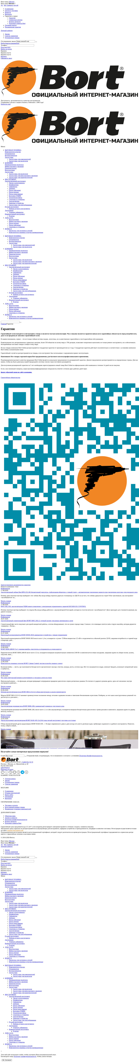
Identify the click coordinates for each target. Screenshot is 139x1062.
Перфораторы (14, 185)
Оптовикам (9, 796)
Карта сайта (9, 795)
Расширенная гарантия (13, 27)
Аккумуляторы (14, 201)
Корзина (4, 56)
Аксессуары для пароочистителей (20, 177)
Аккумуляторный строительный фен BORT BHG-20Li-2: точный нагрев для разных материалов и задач (37, 621)
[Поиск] (20, 322)
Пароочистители (10, 168)
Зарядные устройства (16, 203)
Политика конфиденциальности (16, 819)
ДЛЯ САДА (9, 218)
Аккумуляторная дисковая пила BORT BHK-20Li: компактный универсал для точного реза (32, 706)
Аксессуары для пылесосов (18, 161)
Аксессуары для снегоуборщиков (20, 205)
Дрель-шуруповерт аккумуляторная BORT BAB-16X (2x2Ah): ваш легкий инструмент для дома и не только (38, 720)
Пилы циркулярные (16, 194)
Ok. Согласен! (6, 1060)
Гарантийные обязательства (10, 377)
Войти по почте (6, 49)
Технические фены (15, 198)
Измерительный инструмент (15, 214)
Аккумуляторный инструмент (15, 181)
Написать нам (5, 104)
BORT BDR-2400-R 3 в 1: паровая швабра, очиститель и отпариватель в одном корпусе (31, 649)
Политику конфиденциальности (25, 1056)
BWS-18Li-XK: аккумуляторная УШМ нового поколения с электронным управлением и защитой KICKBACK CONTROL (43, 606)
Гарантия (12, 18)
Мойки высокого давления (14, 166)
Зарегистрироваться (12, 43)
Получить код (5, 47)
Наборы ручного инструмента (19, 208)
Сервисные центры (15, 20)
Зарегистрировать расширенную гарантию (16, 585)
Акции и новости (11, 818)
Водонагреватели (11, 155)
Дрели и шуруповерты (17, 183)
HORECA (8, 229)
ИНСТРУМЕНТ (10, 179)
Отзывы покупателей (12, 793)
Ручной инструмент (12, 207)
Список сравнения (11, 36)
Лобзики (12, 188)
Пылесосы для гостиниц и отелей (20, 230)
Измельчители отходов (13, 152)
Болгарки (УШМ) (15, 196)
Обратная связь (10, 816)
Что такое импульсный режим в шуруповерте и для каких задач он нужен (26, 678)
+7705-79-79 (27, 762)
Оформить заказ (6, 58)
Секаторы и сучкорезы (17, 199)
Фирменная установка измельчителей (18, 809)
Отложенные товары (12, 38)
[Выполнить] (25, 756)
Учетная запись (10, 779)
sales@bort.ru (5, 767)
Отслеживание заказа (8, 41)
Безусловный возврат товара (15, 807)
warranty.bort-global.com (15, 830)
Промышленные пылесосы (14, 165)
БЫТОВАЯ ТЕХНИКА (13, 150)
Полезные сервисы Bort (17, 23)
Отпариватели (10, 154)
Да (2, 5)
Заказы (7, 34)
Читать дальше (6, 601)
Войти (3, 43)
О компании (9, 9)
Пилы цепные (14, 192)
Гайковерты (13, 187)
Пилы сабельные (15, 190)
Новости (8, 12)
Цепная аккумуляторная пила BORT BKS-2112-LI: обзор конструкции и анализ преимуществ (33, 692)
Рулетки (12, 216)
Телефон (4, 45)
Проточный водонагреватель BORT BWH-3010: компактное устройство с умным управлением (34, 635)
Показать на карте (7, 769)
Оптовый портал (11, 25)
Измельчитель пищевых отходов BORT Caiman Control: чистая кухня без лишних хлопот (31, 663)
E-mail (3, 756)
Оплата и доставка (11, 10)
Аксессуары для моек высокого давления (23, 176)
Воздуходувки (10, 170)
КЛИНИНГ (9, 163)
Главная (3, 324)
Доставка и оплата (11, 805)
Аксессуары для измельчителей (20, 159)
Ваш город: (7, 2)
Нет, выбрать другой (11, 5)
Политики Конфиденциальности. (91, 756)
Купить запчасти (15, 21)
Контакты (8, 14)
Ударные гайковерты (16, 212)
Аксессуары (9, 157)
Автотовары (9, 210)
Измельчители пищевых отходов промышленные (26, 232)
